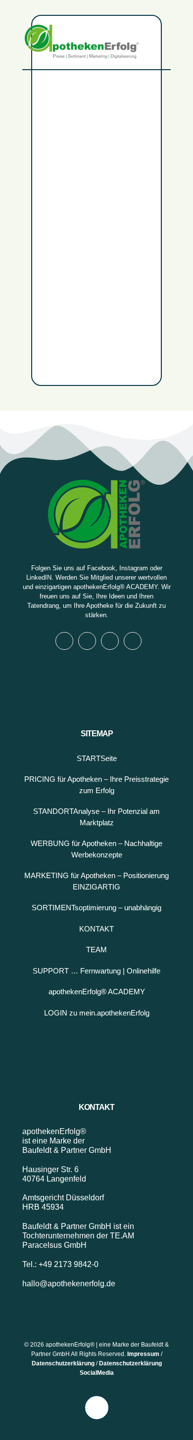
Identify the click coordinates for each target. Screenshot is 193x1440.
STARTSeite (97, 758)
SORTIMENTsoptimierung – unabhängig (96, 907)
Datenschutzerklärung (63, 1363)
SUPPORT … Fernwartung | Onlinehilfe (96, 971)
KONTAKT (96, 929)
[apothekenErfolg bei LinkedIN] (110, 641)
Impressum (143, 1354)
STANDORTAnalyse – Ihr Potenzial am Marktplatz (96, 817)
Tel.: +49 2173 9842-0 (60, 1264)
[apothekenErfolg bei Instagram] (87, 641)
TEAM (96, 949)
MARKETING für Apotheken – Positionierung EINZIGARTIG (96, 881)
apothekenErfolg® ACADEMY (115, 587)
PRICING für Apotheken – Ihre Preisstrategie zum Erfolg (96, 785)
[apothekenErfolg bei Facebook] (64, 641)
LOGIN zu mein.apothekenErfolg (96, 1013)
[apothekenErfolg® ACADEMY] (133, 641)
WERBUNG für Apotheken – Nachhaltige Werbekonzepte (96, 849)
